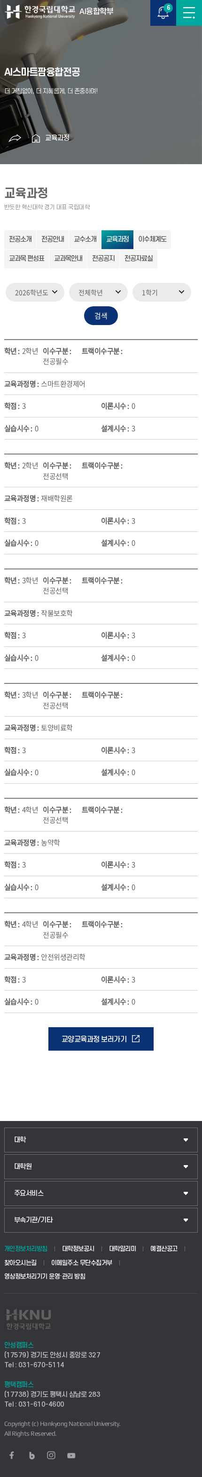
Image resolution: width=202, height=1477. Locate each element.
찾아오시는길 (20, 1262)
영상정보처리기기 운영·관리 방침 (44, 1276)
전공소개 (20, 239)
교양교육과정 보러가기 (94, 1039)
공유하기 (14, 138)
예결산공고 (164, 1248)
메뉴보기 (189, 13)
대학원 (23, 1167)
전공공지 (103, 259)
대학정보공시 (78, 1248)
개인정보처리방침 (25, 1248)
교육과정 (57, 138)
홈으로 (35, 138)
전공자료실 (138, 259)
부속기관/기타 (33, 1220)
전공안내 (52, 239)
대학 (20, 1140)
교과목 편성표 (26, 259)
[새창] (11, 1455)
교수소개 (85, 239)
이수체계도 (152, 239)
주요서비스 (29, 1193)
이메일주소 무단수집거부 (81, 1262)
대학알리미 (122, 1248)
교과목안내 (68, 259)
